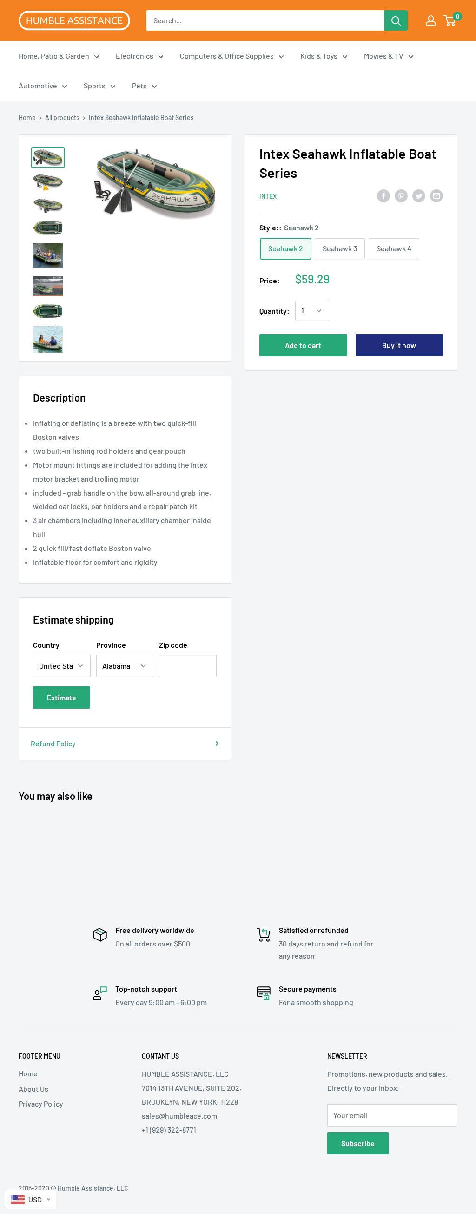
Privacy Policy (41, 1103)
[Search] (396, 20)
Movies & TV (383, 55)
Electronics (134, 55)
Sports (95, 85)
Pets (139, 85)
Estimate (61, 697)
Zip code (173, 644)
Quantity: (274, 310)
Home (27, 117)
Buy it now (399, 345)
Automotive (38, 85)
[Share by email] (436, 195)
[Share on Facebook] (383, 195)
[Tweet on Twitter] (418, 195)
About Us (33, 1088)
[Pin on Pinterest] (401, 195)
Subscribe (358, 1143)
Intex (268, 196)
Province (111, 644)
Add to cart (303, 345)
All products (62, 117)
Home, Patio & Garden (54, 55)
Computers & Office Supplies (227, 55)
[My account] (431, 20)
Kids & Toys (318, 55)
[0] (450, 20)
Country (46, 644)
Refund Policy (53, 743)
